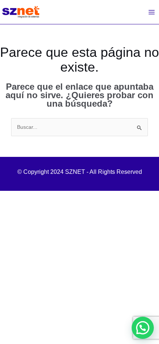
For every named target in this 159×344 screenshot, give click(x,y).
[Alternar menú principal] (151, 12)
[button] (143, 328)
